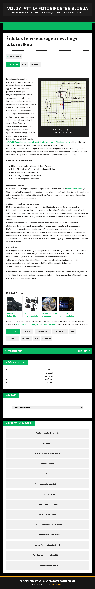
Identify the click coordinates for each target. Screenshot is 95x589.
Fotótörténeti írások (47, 514)
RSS (49, 369)
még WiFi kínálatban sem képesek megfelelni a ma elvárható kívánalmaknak (38, 142)
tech (36, 338)
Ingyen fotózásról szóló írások (47, 545)
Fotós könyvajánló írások (47, 565)
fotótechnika (60, 331)
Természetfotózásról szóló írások (47, 524)
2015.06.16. (15, 56)
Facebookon (21, 324)
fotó (24, 64)
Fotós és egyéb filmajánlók (47, 433)
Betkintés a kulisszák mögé (47, 474)
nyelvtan (26, 338)
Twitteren (31, 324)
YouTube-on (53, 324)
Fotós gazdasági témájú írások (47, 484)
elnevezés (27, 331)
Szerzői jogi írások (47, 494)
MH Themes (57, 584)
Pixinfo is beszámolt (74, 188)
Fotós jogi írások (47, 443)
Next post (82, 351)
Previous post (15, 351)
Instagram (49, 376)
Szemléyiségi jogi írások (47, 504)
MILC (72, 331)
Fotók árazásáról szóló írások (47, 453)
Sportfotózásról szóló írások (47, 534)
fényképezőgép (43, 331)
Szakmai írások (47, 463)
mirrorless (12, 338)
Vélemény (35, 64)
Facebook (48, 372)
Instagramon (41, 324)
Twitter (48, 382)
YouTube (49, 379)
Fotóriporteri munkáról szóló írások (47, 555)
